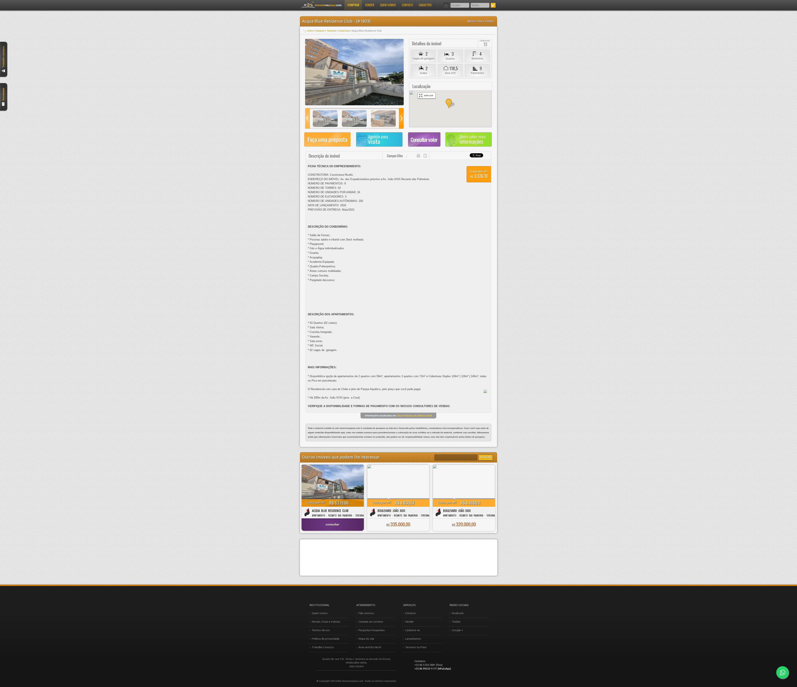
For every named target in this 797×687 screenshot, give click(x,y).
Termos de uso (321, 630)
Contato (407, 4)
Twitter (456, 621)
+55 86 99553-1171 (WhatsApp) (432, 668)
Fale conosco (366, 613)
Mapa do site (366, 638)
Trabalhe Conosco (323, 647)
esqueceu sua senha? (446, 5)
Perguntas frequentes (371, 630)
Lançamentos (413, 638)
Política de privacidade (325, 638)
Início (310, 30)
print (418, 155)
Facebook (458, 613)
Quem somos (388, 4)
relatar (425, 155)
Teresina (331, 30)
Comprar (353, 4)
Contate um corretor (370, 621)
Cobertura (344, 30)
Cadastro (425, 4)
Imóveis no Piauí (320, 4)
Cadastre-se (412, 630)
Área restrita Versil (369, 647)
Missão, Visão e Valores (326, 621)
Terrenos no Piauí (415, 647)
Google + (457, 630)
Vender (369, 4)
